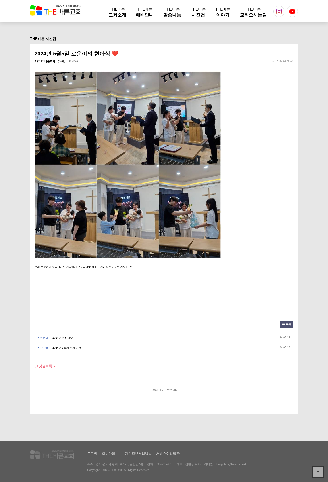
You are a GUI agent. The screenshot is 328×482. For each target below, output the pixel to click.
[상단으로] (318, 472)
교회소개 (117, 12)
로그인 (92, 453)
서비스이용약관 (168, 453)
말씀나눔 (172, 12)
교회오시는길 (253, 12)
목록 (288, 324)
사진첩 (198, 12)
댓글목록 (45, 366)
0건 (63, 61)
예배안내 (145, 12)
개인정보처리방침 (138, 453)
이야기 (222, 12)
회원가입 (108, 453)
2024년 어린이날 (62, 337)
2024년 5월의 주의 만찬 (66, 347)
